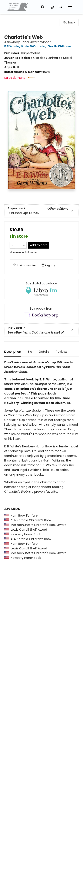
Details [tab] (44, 351)
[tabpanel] (41, 465)
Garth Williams (59, 46)
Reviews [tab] (61, 351)
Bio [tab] (30, 351)
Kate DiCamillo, (34, 46)
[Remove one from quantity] (12, 245)
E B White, (12, 46)
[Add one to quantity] (23, 245)
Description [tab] (12, 351)
